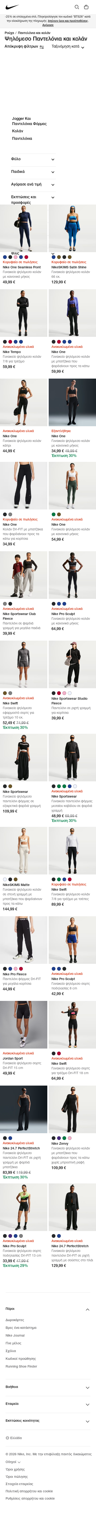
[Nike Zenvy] (72, 1109)
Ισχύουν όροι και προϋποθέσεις (68, 21)
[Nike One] (72, 313)
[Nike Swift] (23, 664)
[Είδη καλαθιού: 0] (86, 7)
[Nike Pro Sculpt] (72, 575)
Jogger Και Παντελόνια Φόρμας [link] (29, 121)
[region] (48, 190)
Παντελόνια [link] (22, 139)
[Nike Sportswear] (23, 757)
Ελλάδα (16, 1438)
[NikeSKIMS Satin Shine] (72, 228)
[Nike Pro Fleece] (23, 940)
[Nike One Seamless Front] (23, 228)
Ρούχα (9, 33)
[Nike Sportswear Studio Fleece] (72, 664)
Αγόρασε (48, 25)
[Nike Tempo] (23, 313)
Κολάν (17, 131)
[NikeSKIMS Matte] (23, 850)
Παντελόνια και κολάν (34, 33)
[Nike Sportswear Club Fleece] (23, 575)
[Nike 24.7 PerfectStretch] (23, 1109)
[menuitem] (14, 1462)
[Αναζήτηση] (77, 7)
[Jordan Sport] (23, 1025)
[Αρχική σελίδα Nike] (12, 7)
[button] (33, 159)
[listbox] (68, 47)
